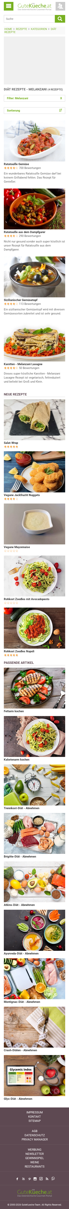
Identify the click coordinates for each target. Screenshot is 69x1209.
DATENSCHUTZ (35, 1135)
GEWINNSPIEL (34, 1158)
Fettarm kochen (14, 711)
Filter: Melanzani (34, 98)
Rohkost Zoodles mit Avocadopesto (26, 599)
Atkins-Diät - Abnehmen (19, 905)
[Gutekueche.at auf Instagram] (35, 1178)
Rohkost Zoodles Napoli (19, 651)
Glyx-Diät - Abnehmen (18, 1099)
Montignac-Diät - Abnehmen (22, 1002)
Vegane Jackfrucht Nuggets (22, 495)
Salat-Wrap (11, 443)
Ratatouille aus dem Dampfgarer (24, 232)
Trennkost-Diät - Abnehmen (21, 808)
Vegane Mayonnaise (17, 547)
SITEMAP (35, 1121)
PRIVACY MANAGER (35, 1139)
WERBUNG (34, 1149)
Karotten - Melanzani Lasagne (23, 364)
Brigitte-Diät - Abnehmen (20, 856)
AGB (34, 1131)
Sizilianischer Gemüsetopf (20, 300)
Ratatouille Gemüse (16, 164)
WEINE (34, 1162)
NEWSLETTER (34, 1154)
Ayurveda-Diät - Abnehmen (21, 953)
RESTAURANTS (34, 1166)
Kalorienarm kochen (16, 759)
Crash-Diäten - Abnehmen (20, 1050)
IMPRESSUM (34, 1112)
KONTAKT (34, 1116)
